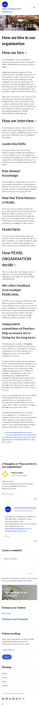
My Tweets (6, 613)
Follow (6, 657)
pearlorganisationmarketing (25, 508)
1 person (11, 494)
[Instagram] (20, 699)
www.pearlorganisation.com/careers (18, 432)
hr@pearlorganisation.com (16, 531)
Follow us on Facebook (15, 619)
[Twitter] (10, 699)
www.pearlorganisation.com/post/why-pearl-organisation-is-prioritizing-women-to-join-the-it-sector (19, 439)
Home (4, 674)
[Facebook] (3, 699)
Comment (29, 573)
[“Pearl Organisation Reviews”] (23, 699)
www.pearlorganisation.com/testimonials (20, 435)
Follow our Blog (11, 633)
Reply (35, 499)
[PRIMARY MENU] (34, 7)
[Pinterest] (13, 699)
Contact (5, 685)
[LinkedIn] (6, 699)
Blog (4, 681)
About (4, 678)
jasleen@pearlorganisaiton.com (17, 528)
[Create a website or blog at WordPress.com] (2, 704)
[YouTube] (17, 699)
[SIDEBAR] (19, 603)
